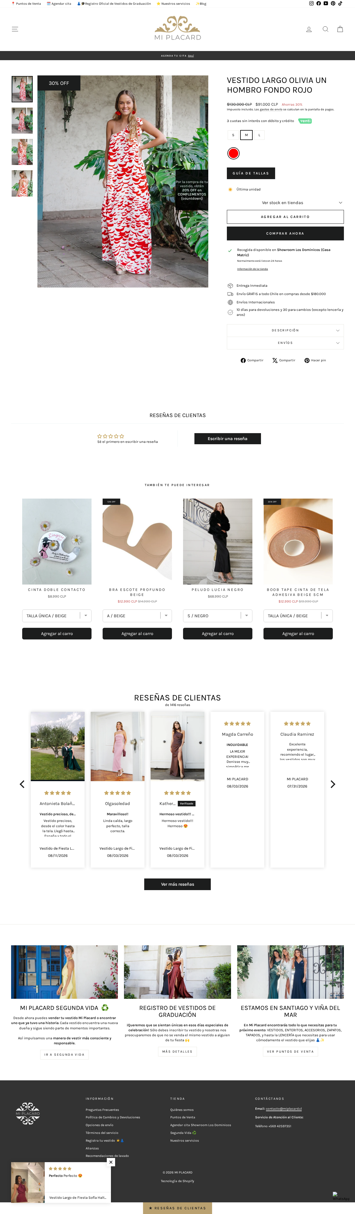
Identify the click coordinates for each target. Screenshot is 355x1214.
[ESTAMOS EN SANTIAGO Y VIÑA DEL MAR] (290, 972)
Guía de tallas (251, 173)
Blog (89, 1163)
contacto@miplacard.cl (284, 1109)
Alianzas (92, 1148)
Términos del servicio (102, 1133)
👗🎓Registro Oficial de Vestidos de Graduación (114, 4)
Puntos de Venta (182, 1117)
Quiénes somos (182, 1110)
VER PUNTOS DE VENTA (290, 1051)
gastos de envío (271, 109)
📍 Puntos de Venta (26, 4)
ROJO (233, 153)
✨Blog (201, 4)
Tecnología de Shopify (177, 1181)
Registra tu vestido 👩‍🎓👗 (105, 1140)
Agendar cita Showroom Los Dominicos (200, 1125)
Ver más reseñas (177, 884)
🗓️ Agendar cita (59, 4)
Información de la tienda (252, 269)
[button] (23, 784)
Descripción (285, 330)
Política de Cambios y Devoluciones (113, 1117)
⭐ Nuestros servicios (173, 4)
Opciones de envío (99, 1125)
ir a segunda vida (64, 1054)
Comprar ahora (285, 233)
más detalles (177, 1051)
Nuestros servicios (184, 1140)
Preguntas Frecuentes (102, 1110)
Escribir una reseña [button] (227, 438)
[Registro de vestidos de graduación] (177, 972)
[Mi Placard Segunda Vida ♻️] (64, 972)
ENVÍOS (285, 343)
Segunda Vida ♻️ (183, 1133)
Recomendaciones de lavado (107, 1156)
